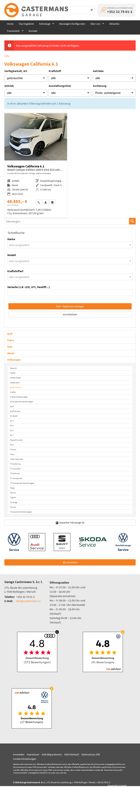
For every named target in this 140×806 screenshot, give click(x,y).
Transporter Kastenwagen (21, 511)
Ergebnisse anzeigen (70, 306)
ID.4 (11, 425)
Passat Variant (16, 440)
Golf (11, 406)
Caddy (12, 373)
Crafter (13, 392)
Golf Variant (15, 411)
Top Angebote (26, 23)
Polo (12, 444)
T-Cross (13, 449)
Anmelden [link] (71, 562)
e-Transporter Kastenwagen (21, 401)
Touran (13, 507)
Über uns (95, 23)
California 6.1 (15, 387)
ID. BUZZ (13, 416)
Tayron (13, 492)
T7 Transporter (16, 478)
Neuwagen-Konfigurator (72, 23)
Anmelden (18, 754)
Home (10, 23)
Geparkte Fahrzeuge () (71, 522)
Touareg (13, 502)
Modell (11, 255)
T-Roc (12, 454)
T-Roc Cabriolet (16, 459)
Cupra (10, 340)
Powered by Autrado (117, 785)
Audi (9, 333)
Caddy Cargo (15, 377)
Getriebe (98, 71)
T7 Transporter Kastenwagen (22, 483)
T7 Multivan (15, 473)
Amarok (13, 368)
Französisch (13, 31)
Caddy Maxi (15, 382)
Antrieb (9, 86)
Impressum (33, 754)
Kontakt (33, 31)
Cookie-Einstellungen (24, 758)
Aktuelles (114, 23)
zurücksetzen (70, 314)
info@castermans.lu (28, 601)
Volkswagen (14, 359)
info (6, 56)
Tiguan (13, 497)
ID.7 (11, 435)
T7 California (15, 464)
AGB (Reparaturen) (52, 754)
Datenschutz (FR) (90, 754)
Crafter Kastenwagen (19, 397)
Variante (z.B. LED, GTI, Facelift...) (28, 287)
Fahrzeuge (44, 23)
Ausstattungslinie (60, 86)
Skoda (10, 353)
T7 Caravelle (15, 468)
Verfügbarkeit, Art (15, 71)
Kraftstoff (55, 71)
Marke (11, 239)
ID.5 (11, 430)
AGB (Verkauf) (71, 754)
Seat (9, 346)
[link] (39, 202)
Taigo (12, 488)
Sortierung (99, 86)
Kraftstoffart (15, 271)
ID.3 (11, 420)
